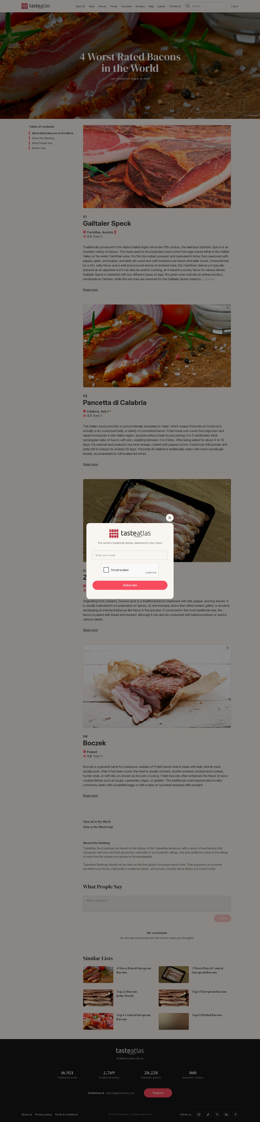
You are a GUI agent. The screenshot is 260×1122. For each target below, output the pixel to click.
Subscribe (130, 585)
